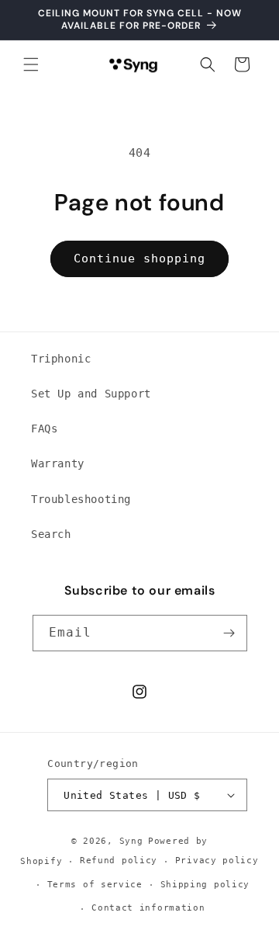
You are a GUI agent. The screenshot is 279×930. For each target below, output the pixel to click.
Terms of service (95, 885)
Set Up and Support (91, 393)
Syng (131, 841)
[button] (31, 64)
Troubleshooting (81, 499)
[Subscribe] (229, 633)
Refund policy (118, 860)
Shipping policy (205, 885)
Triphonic (61, 358)
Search (51, 534)
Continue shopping (139, 258)
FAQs (44, 428)
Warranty (57, 463)
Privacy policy (217, 860)
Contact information (148, 908)
